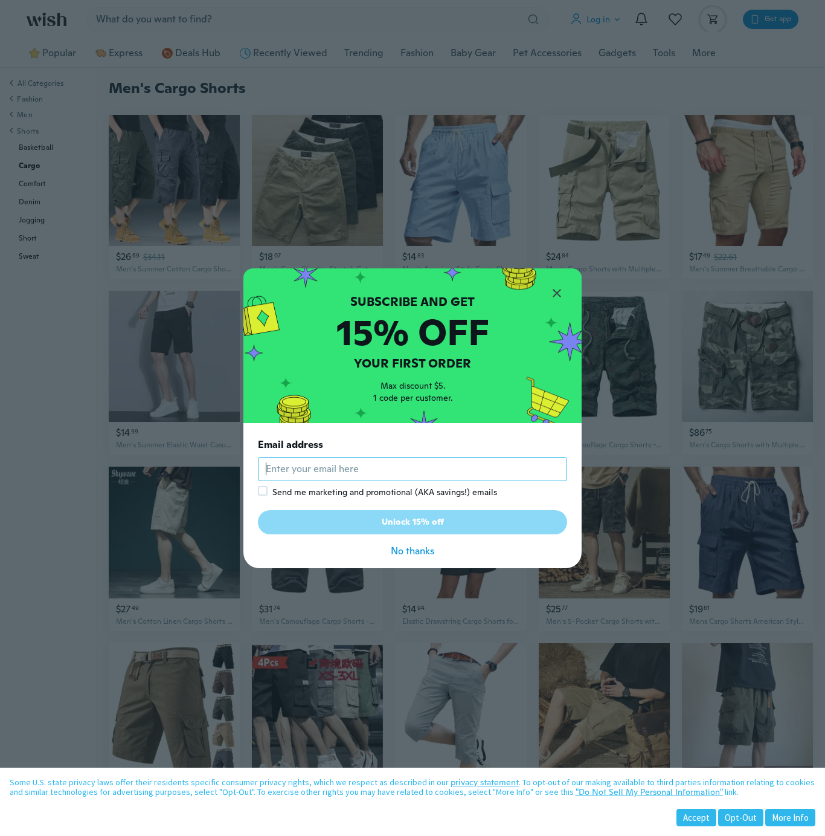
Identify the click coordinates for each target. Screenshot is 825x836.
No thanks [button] (412, 551)
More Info (790, 817)
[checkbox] (263, 491)
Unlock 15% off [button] (413, 521)
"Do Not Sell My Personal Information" (649, 791)
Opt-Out (741, 817)
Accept (696, 817)
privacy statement (485, 782)
